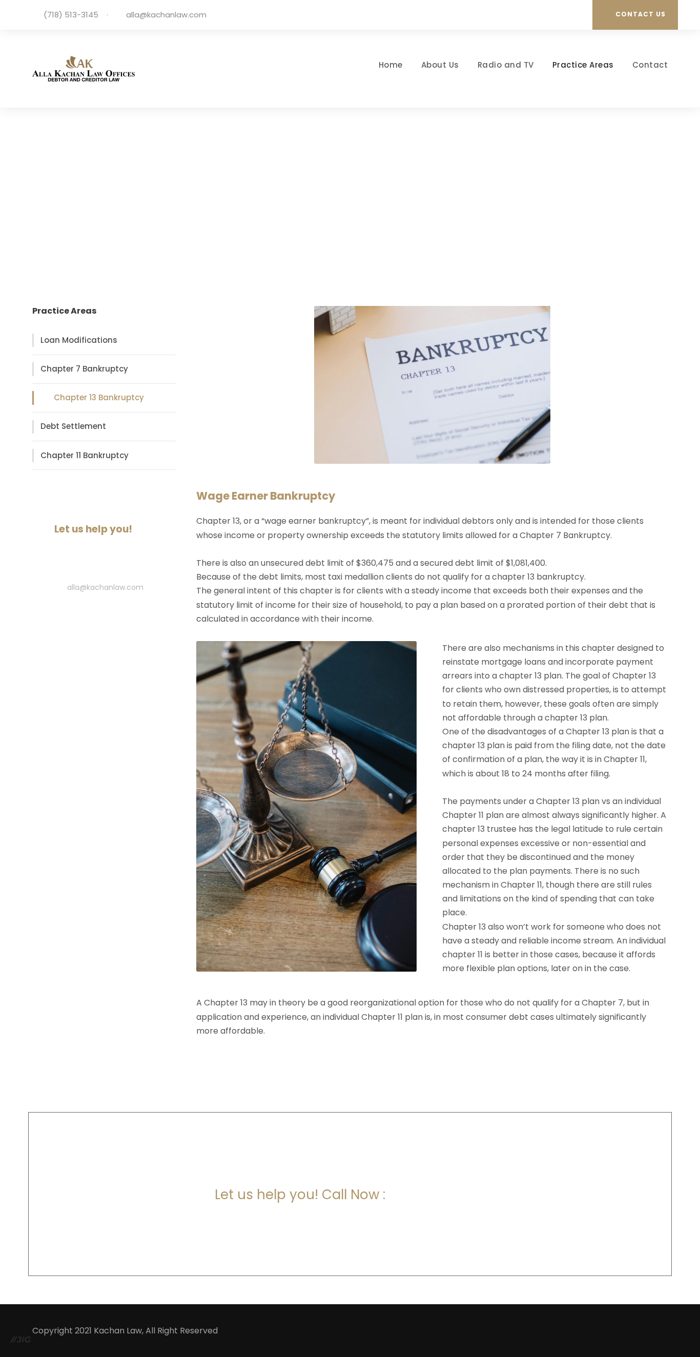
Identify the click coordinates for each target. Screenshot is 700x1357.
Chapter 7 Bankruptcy (84, 368)
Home (391, 64)
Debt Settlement (73, 426)
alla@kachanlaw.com (166, 14)
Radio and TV (506, 64)
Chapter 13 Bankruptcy (99, 397)
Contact (650, 64)
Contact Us (640, 14)
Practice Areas (583, 64)
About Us (440, 64)
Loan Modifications (78, 340)
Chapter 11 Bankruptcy (84, 455)
